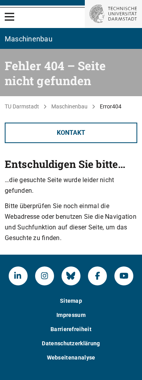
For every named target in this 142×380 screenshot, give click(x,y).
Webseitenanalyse (71, 357)
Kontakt (71, 132)
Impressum (71, 315)
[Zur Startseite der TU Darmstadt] (113, 14)
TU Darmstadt (22, 106)
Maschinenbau (69, 106)
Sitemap (71, 301)
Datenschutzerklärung (71, 343)
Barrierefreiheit (71, 329)
